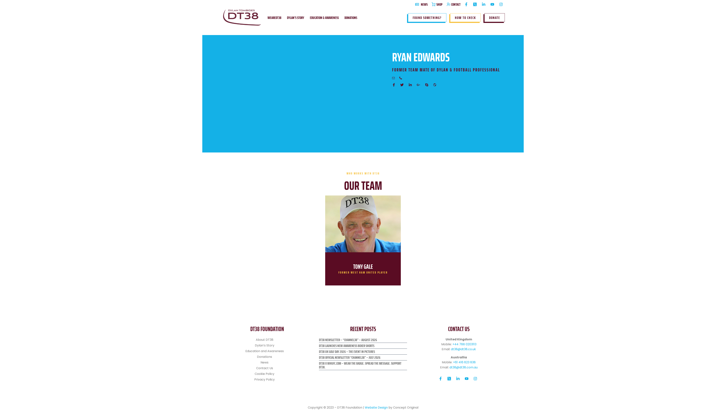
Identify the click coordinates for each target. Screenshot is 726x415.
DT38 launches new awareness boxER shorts (346, 346)
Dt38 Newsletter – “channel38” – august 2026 (348, 340)
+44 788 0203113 (464, 344)
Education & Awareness (324, 18)
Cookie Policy (264, 374)
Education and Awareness (264, 351)
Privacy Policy (264, 379)
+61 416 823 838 (464, 362)
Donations (350, 18)
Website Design (376, 407)
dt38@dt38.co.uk (463, 349)
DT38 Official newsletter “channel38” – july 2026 (349, 357)
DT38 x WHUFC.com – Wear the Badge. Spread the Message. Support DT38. (360, 365)
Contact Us (264, 368)
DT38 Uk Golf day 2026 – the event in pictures (347, 352)
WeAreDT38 (274, 18)
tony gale (363, 266)
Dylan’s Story (295, 18)
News (264, 362)
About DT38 (264, 340)
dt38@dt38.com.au (463, 367)
